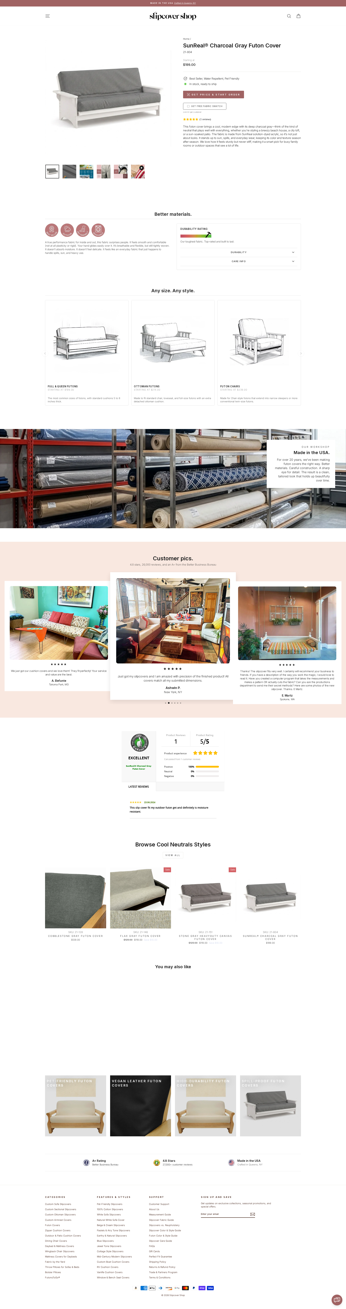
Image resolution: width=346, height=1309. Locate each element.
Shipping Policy (157, 1261)
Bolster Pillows (53, 1272)
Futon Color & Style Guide (163, 1235)
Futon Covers (52, 1225)
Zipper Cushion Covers (57, 1230)
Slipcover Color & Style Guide (165, 1230)
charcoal (261, 126)
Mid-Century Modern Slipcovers (114, 1256)
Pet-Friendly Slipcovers (109, 1204)
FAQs (152, 1246)
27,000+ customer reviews (177, 1164)
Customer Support (159, 1204)
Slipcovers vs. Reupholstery (164, 1225)
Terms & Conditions (159, 1277)
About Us (154, 1209)
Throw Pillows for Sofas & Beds (62, 1267)
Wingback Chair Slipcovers (59, 1251)
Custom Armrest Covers (58, 1220)
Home (186, 39)
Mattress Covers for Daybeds (61, 1256)
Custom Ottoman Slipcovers (60, 1214)
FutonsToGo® (52, 1277)
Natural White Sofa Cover (111, 1220)
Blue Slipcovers (105, 1241)
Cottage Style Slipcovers (110, 1251)
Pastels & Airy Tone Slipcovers (113, 1230)
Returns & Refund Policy (162, 1267)
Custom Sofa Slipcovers (58, 1204)
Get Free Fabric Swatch (207, 106)
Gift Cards (154, 1251)
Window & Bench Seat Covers (113, 1277)
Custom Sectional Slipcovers (60, 1209)
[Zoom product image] (108, 99)
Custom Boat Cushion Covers (113, 1261)
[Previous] (45, 353)
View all (173, 855)
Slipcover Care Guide (160, 1241)
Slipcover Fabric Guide (161, 1220)
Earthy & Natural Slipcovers (112, 1235)
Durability (239, 252)
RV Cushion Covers (107, 1267)
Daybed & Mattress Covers (59, 1246)
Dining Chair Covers (56, 1241)
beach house (278, 130)
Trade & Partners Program (163, 1272)
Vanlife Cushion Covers (110, 1272)
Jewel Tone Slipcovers (109, 1246)
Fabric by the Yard (55, 1261)
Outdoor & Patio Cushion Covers (63, 1235)
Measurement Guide (160, 1214)
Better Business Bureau (105, 1164)
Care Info (239, 261)
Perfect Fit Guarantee (160, 1256)
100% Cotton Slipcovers (110, 1209)
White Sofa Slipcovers (109, 1214)
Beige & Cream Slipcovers (111, 1225)
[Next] (301, 353)
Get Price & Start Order (216, 94)
